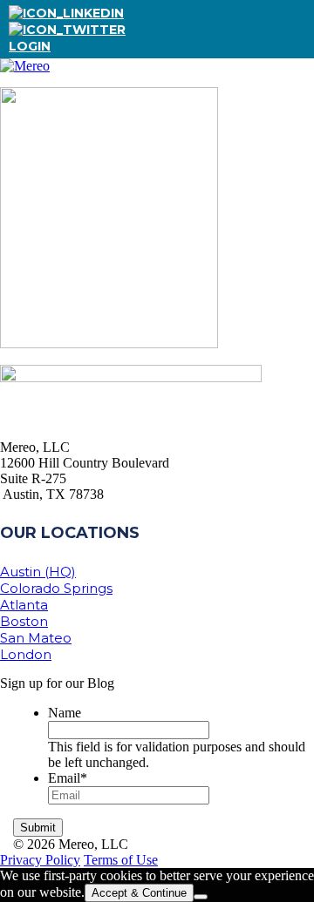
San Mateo (36, 637)
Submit (38, 827)
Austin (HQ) (38, 571)
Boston (24, 621)
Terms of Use (121, 859)
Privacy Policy (40, 859)
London (25, 654)
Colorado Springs (56, 588)
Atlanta (24, 604)
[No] (201, 896)
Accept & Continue (139, 892)
